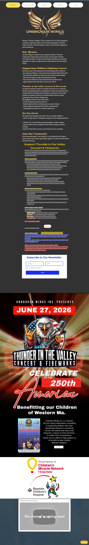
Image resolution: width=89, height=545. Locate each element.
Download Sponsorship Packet (32, 228)
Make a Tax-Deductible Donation (32, 221)
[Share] (68, 501)
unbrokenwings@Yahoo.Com (31, 242)
